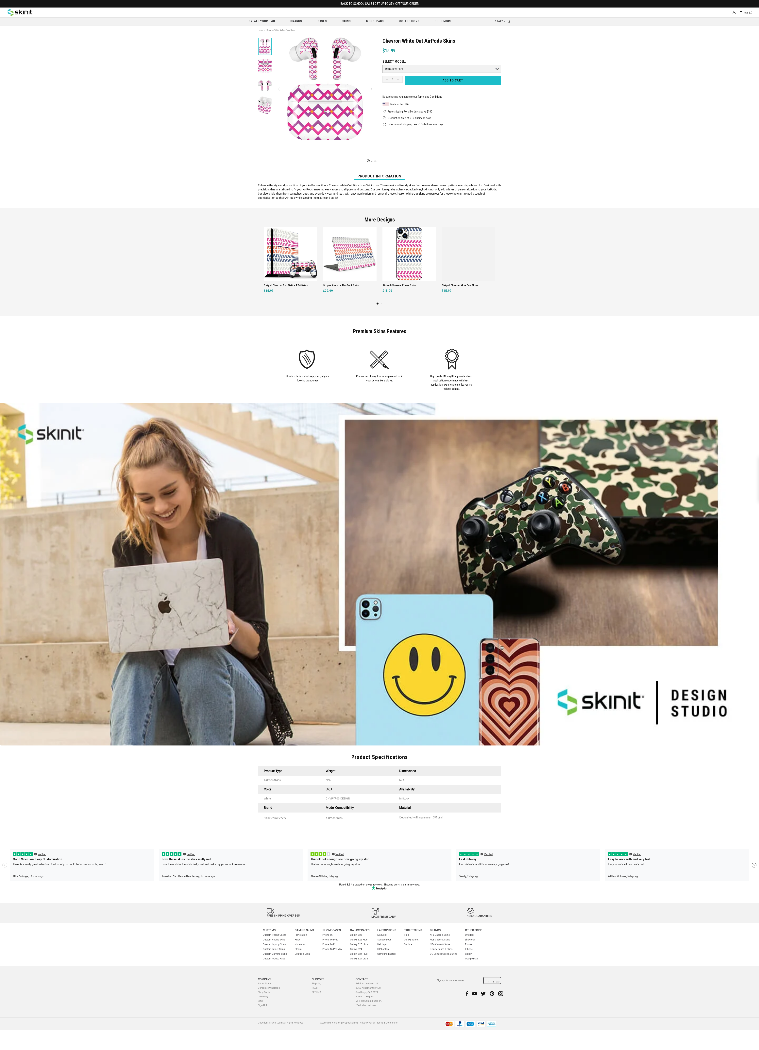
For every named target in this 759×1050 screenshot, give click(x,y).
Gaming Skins (304, 930)
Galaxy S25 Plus (358, 939)
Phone (468, 944)
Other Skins (473, 930)
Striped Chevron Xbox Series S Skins (403, 285)
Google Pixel (471, 958)
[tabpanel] (409, 264)
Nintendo (300, 944)
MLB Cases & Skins (440, 939)
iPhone (469, 949)
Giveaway (263, 996)
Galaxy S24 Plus (358, 954)
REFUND (316, 992)
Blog (260, 1001)
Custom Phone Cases (274, 935)
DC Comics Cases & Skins (443, 954)
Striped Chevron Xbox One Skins (341, 285)
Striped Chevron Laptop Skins (458, 285)
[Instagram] (500, 993)
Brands (435, 930)
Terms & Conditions (387, 1022)
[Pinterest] (492, 993)
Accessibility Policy (330, 1022)
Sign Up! (262, 1005)
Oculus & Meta (302, 954)
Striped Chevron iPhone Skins (281, 285)
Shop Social (264, 992)
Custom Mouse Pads (274, 958)
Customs (269, 930)
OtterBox (469, 935)
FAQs (314, 988)
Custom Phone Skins (274, 939)
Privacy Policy (367, 1022)
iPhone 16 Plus (330, 939)
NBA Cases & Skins (440, 944)
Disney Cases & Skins (441, 949)
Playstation (301, 935)
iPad (406, 935)
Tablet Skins (413, 930)
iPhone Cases (331, 930)
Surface (408, 944)
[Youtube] (474, 993)
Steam (298, 949)
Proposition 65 (350, 1022)
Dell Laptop (383, 944)
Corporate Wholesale (269, 988)
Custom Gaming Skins (275, 954)
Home (260, 30)
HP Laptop (383, 949)
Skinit (20, 12)
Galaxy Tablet (411, 939)
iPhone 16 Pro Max (332, 949)
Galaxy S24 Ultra (359, 958)
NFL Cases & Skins (440, 935)
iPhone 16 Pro (329, 944)
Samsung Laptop (386, 954)
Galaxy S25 (356, 935)
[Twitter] (483, 993)
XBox (297, 939)
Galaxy (468, 954)
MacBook (382, 935)
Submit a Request (365, 996)
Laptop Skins (386, 930)
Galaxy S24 (356, 949)
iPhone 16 (327, 935)
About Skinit (264, 983)
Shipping (316, 983)
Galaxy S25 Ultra (359, 944)
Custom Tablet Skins (274, 949)
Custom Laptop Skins (274, 944)
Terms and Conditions (430, 96)
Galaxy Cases (359, 930)
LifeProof (470, 939)
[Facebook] (467, 993)
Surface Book (384, 939)
